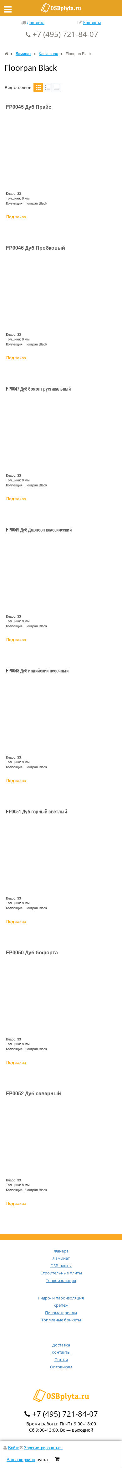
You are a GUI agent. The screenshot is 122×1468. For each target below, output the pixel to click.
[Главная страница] (6, 54)
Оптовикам (61, 1367)
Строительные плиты (61, 1273)
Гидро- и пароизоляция (61, 1298)
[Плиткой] (38, 87)
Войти (13, 1447)
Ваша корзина (21, 1459)
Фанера (61, 1251)
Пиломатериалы (61, 1312)
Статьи (61, 1359)
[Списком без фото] (56, 87)
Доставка (35, 22)
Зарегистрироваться (43, 1447)
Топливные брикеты (61, 1320)
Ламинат (61, 1258)
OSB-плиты (61, 1265)
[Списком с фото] (47, 87)
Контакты (92, 22)
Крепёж (61, 1305)
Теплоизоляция (61, 1280)
